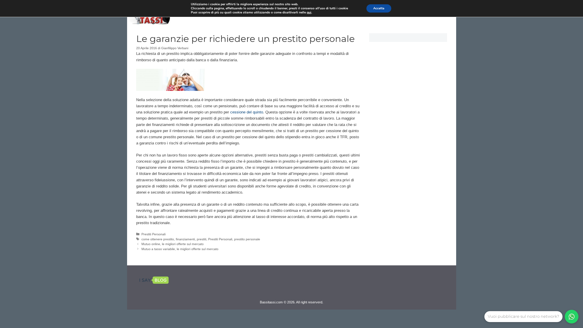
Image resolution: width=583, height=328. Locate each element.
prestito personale (247, 239)
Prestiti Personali (153, 234)
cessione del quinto (246, 112)
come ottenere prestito (157, 239)
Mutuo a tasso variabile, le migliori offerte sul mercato (179, 249)
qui (309, 12)
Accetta (378, 8)
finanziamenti (185, 239)
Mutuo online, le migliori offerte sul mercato (172, 244)
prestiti (201, 239)
